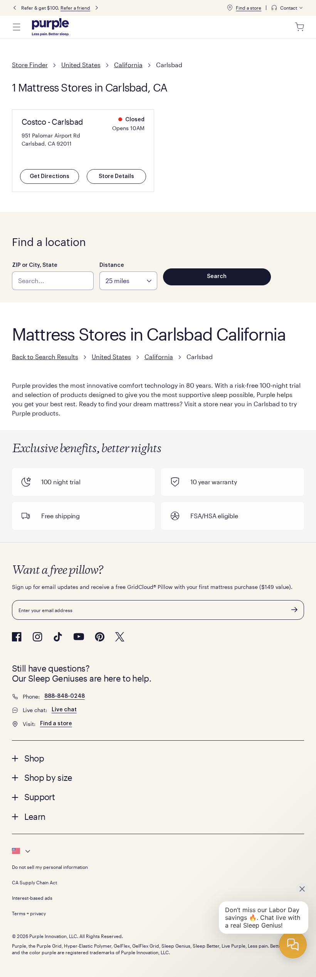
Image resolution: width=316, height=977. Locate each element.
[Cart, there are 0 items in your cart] (299, 27)
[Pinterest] (99, 636)
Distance (111, 265)
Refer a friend (75, 7)
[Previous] (14, 8)
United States (81, 64)
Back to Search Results (45, 356)
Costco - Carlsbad (52, 121)
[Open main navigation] (16, 27)
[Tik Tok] (57, 636)
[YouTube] (78, 636)
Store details (116, 176)
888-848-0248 (64, 696)
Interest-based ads (32, 898)
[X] (119, 636)
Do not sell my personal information (50, 867)
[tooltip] (287, 8)
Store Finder (30, 64)
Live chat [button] (64, 709)
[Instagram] (37, 636)
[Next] (96, 8)
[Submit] (294, 610)
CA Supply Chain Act (34, 882)
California (128, 64)
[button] (158, 758)
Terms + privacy (29, 913)
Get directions (49, 176)
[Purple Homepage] (50, 27)
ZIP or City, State (34, 265)
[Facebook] (17, 636)
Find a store (248, 7)
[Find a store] (230, 8)
